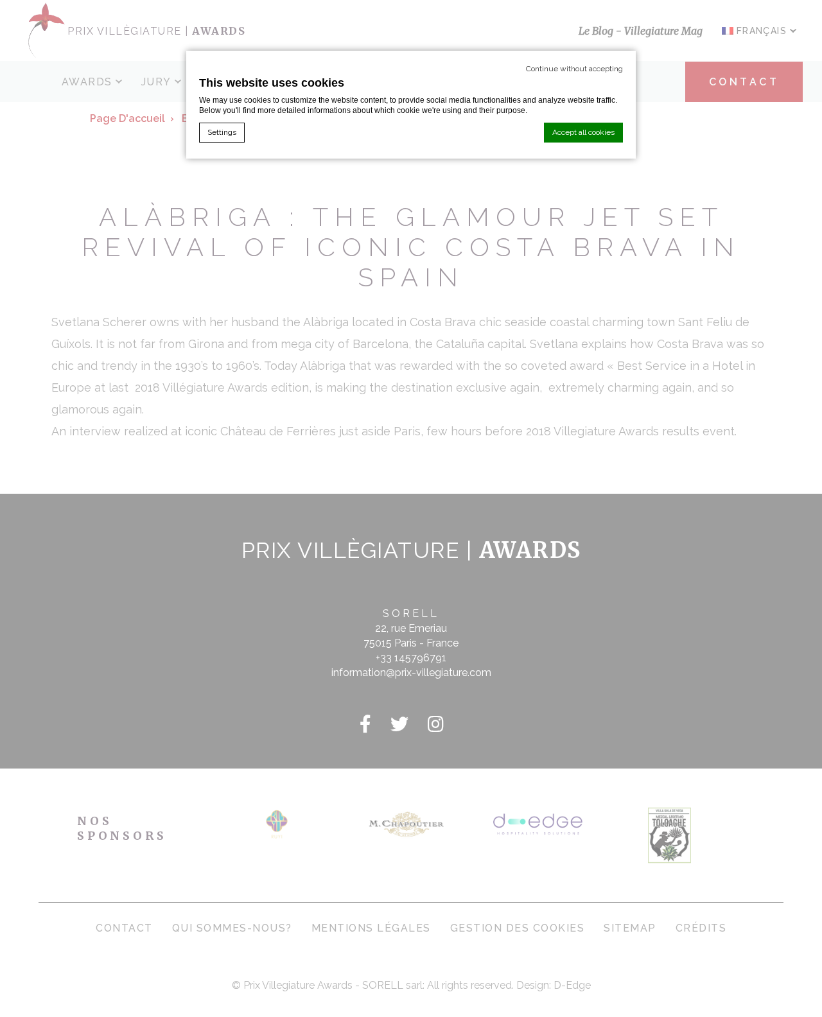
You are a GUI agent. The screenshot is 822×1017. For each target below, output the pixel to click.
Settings (221, 132)
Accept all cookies (583, 132)
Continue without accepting (574, 68)
